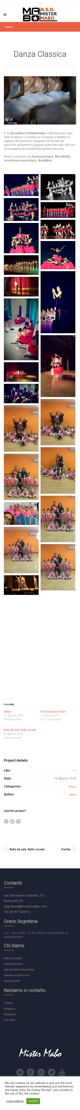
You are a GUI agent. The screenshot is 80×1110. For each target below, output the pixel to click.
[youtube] (62, 1072)
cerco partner (12, 980)
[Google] (41, 1072)
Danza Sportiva (13, 963)
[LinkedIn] (20, 1072)
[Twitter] (51, 1072)
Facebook (10, 1014)
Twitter (8, 1003)
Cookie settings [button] (14, 1101)
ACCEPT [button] (33, 1101)
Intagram (9, 1008)
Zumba (65, 849)
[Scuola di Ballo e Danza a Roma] (40, 14)
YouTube (9, 1019)
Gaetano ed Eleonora (17, 975)
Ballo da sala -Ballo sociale (20, 729)
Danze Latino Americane (19, 969)
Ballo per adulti (13, 958)
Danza (72, 786)
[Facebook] (30, 1072)
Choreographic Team (53, 711)
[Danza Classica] (40, 100)
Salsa (7, 711)
